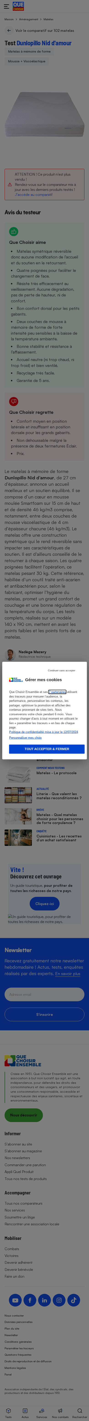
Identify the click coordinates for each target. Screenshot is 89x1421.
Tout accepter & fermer (47, 749)
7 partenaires (57, 692)
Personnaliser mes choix (25, 737)
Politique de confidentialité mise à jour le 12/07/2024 (43, 731)
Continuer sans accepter (61, 670)
